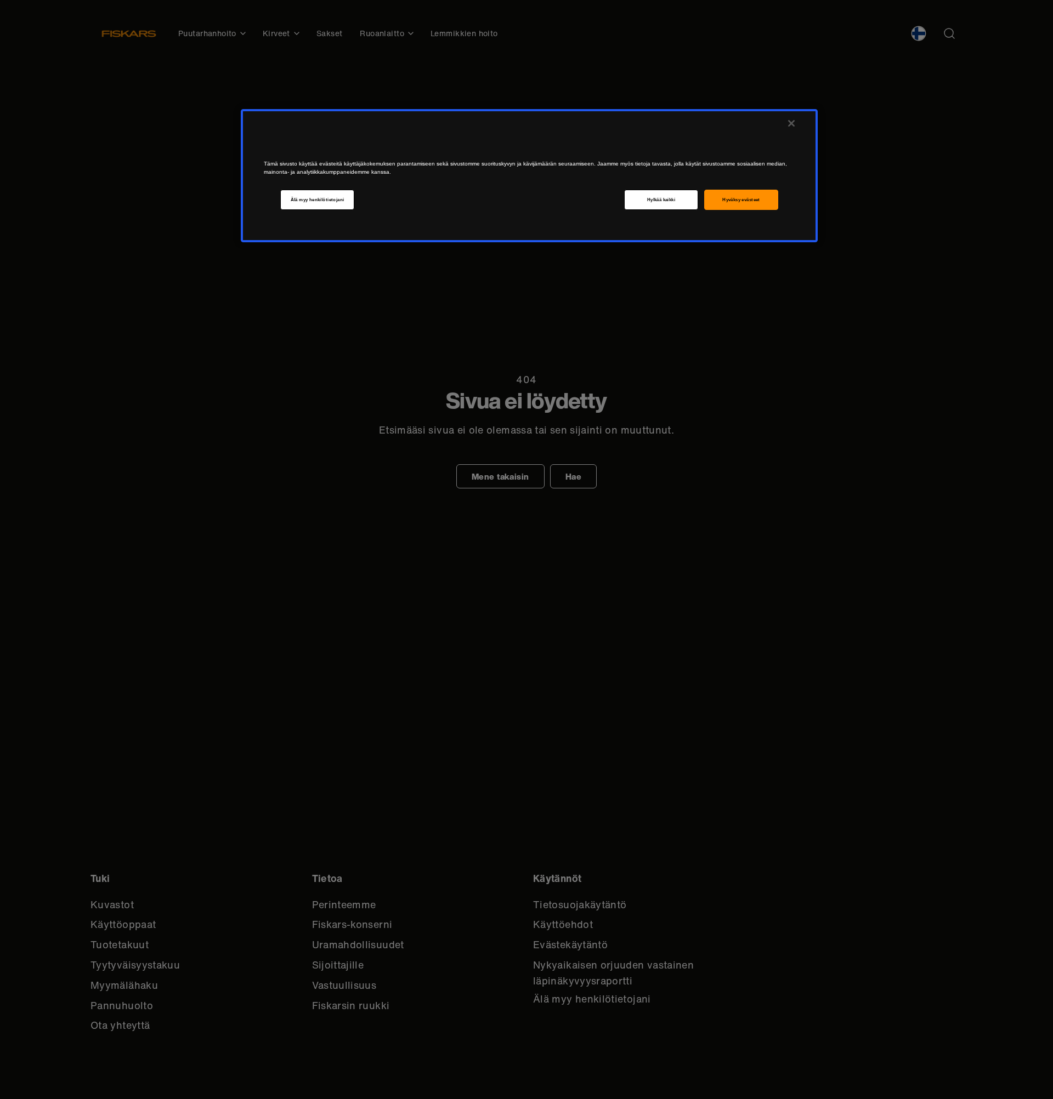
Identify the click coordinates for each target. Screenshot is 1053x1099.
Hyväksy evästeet (741, 199)
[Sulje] (791, 123)
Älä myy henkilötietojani (317, 199)
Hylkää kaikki (661, 199)
